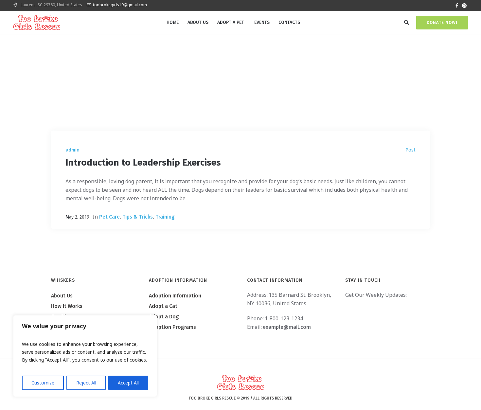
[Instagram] (464, 5)
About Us (62, 296)
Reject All (86, 383)
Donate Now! (442, 22)
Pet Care (109, 217)
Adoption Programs (172, 327)
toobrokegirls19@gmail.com (120, 5)
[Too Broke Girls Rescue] (240, 382)
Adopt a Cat (163, 306)
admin (72, 150)
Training (165, 217)
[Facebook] (456, 5)
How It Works (66, 306)
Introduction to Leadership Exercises (143, 162)
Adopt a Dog (164, 316)
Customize (42, 383)
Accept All (128, 383)
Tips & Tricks (137, 217)
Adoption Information (175, 296)
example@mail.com (287, 327)
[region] (85, 356)
